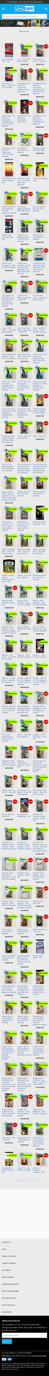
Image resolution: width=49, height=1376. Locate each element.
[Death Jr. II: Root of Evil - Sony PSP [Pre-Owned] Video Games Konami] (9, 669)
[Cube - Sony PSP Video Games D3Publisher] (40, 427)
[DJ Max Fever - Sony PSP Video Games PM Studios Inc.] (40, 892)
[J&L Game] (24, 9)
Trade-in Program (9, 1263)
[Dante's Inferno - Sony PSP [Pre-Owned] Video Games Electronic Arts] (24, 482)
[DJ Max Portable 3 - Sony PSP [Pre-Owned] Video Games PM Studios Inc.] (9, 946)
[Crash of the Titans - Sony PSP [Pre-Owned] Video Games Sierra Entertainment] (40, 286)
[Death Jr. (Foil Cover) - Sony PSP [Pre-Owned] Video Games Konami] (9, 646)
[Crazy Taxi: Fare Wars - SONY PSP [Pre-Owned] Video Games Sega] (24, 345)
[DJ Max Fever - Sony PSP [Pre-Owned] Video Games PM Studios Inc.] (9, 920)
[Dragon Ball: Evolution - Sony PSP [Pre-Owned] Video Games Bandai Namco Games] (40, 1100)
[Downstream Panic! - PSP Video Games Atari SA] (40, 946)
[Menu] (4, 9)
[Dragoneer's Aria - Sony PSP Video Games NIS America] (9, 1128)
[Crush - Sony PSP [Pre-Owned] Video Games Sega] (24, 427)
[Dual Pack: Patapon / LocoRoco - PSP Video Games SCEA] (40, 1159)
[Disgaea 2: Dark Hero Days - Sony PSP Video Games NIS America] (40, 725)
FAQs (4, 1249)
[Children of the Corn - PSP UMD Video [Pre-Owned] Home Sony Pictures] (24, 169)
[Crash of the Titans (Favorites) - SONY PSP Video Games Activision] (24, 286)
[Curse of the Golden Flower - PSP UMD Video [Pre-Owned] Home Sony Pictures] (9, 455)
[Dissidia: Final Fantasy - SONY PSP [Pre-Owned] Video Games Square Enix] (9, 892)
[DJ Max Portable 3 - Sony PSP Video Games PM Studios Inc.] (40, 920)
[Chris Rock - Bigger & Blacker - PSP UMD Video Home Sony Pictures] (24, 198)
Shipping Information (10, 1284)
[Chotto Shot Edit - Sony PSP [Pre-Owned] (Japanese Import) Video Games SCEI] (9, 198)
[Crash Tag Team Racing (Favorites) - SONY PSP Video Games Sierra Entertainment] (24, 319)
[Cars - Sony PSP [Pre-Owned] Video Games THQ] (24, 50)
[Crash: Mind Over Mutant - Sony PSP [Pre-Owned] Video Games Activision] (9, 345)
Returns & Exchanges (10, 1291)
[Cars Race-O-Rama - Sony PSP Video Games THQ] (40, 50)
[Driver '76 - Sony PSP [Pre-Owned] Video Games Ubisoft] (24, 1159)
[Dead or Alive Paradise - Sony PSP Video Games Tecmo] (9, 591)
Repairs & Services (9, 1256)
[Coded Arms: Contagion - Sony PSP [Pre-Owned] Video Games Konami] (9, 254)
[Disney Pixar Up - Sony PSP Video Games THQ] (9, 805)
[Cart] (44, 9)
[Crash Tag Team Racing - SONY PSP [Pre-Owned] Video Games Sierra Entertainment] (40, 319)
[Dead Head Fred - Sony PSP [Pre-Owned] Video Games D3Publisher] (40, 566)
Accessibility (7, 1312)
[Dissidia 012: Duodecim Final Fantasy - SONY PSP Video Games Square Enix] (40, 805)
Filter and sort (24, 31)
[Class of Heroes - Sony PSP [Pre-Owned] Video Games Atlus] (40, 198)
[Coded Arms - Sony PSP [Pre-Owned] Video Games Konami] (40, 226)
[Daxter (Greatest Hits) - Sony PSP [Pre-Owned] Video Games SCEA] (9, 540)
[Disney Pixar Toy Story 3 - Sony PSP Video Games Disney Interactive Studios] (9, 781)
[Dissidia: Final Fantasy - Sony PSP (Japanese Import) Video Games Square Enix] (40, 864)
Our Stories (6, 1270)
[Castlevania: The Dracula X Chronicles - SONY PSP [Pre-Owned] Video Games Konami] (9, 139)
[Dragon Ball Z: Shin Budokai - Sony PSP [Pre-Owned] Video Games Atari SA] (9, 1007)
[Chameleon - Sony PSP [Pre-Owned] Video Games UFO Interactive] (24, 139)
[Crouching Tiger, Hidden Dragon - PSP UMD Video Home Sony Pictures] (40, 400)
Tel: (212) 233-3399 (38, 1356)
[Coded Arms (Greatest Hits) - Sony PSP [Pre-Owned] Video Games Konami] (24, 226)
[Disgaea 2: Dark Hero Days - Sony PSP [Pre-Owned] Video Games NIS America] (9, 752)
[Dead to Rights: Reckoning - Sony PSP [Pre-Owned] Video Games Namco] (40, 618)
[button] (24, 54)
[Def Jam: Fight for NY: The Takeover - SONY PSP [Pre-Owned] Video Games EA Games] (9, 697)
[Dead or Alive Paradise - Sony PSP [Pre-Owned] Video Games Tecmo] (24, 591)
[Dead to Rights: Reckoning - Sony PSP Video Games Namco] (24, 618)
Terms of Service (8, 1305)
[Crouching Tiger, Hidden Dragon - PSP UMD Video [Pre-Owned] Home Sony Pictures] (9, 427)
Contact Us (6, 1242)
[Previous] (13, 1180)
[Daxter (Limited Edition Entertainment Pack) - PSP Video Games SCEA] (9, 566)
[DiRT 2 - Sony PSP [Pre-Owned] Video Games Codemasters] (24, 725)
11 (32, 1180)
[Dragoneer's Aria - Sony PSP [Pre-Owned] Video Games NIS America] (24, 1128)
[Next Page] (36, 1180)
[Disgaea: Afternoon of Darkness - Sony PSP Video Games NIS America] (24, 752)
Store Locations (8, 1277)
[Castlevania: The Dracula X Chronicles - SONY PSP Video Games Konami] (24, 107)
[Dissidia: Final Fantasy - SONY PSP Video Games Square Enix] (24, 864)
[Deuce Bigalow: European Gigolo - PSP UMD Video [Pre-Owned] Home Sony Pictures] (24, 697)
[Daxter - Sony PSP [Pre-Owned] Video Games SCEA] (24, 566)
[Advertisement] (24, 1213)
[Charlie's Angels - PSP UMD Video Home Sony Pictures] (40, 139)
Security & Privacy (9, 1298)
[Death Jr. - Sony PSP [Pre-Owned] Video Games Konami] (24, 646)
